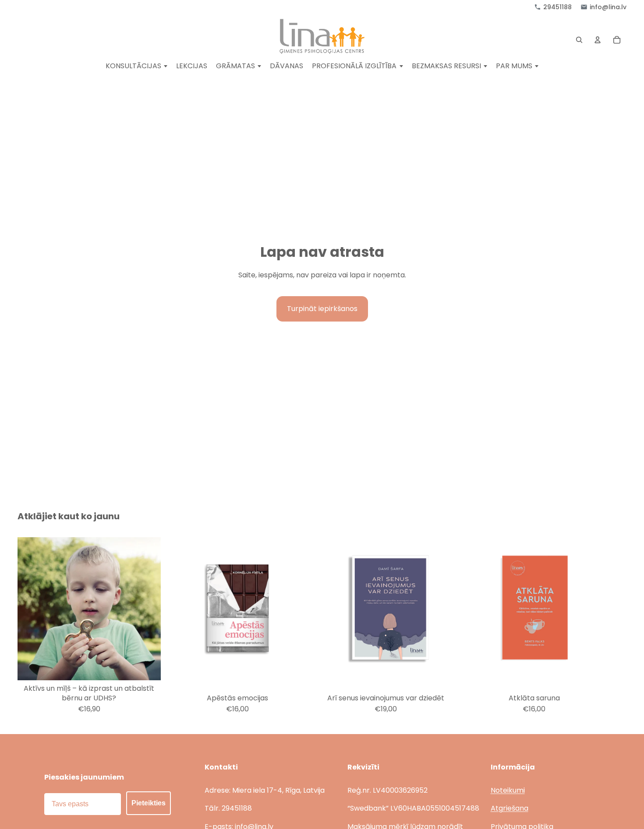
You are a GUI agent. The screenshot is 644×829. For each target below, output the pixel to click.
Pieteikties (148, 803)
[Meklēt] (579, 39)
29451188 (557, 7)
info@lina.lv (608, 7)
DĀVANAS (286, 66)
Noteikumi (508, 790)
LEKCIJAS (191, 66)
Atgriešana (509, 808)
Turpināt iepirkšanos (322, 309)
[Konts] (597, 39)
